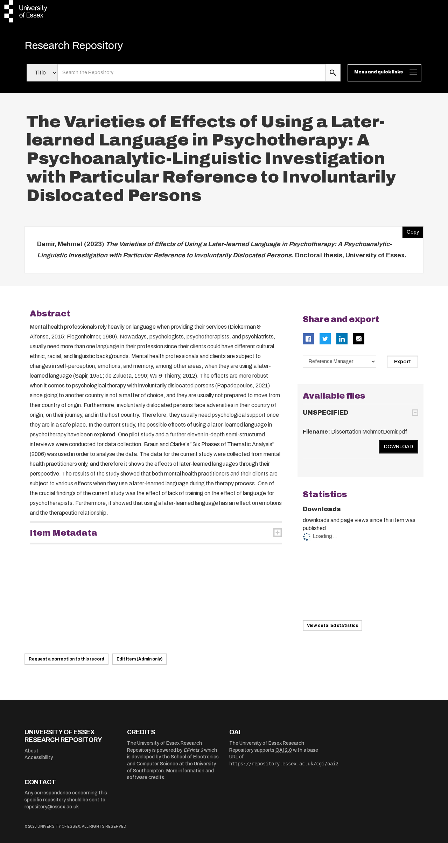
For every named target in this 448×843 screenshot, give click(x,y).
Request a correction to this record (66, 659)
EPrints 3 (193, 750)
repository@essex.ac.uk (51, 806)
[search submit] (333, 72)
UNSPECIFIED (325, 412)
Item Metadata (63, 532)
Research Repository (73, 45)
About (31, 750)
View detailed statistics (332, 625)
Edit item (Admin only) (139, 659)
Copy (410, 230)
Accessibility (38, 757)
